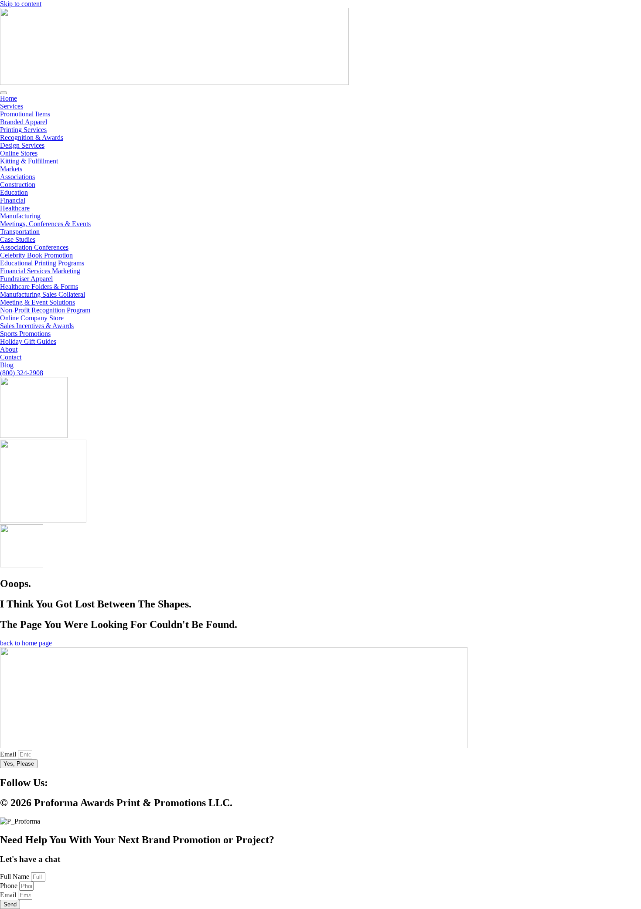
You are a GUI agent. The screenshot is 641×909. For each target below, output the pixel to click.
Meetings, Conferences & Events (45, 223)
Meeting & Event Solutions (37, 302)
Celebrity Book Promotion (36, 255)
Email (9, 754)
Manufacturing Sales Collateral (42, 294)
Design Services (22, 145)
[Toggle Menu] (3, 93)
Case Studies (17, 239)
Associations (17, 176)
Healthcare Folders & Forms (39, 286)
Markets (11, 169)
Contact (10, 357)
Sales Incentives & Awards (37, 325)
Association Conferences (34, 247)
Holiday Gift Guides (28, 341)
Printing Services (23, 129)
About (8, 349)
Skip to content (20, 3)
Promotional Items (25, 114)
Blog (7, 365)
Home (8, 98)
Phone (9, 885)
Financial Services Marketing (40, 271)
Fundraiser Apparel (26, 278)
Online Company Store (32, 318)
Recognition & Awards (31, 137)
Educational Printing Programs (42, 263)
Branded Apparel (23, 121)
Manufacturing (20, 216)
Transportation (20, 231)
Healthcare (15, 208)
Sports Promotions (25, 333)
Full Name (15, 876)
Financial (12, 200)
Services (11, 106)
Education (14, 192)
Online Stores (19, 153)
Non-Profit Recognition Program (45, 310)
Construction (17, 184)
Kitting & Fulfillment (29, 161)
